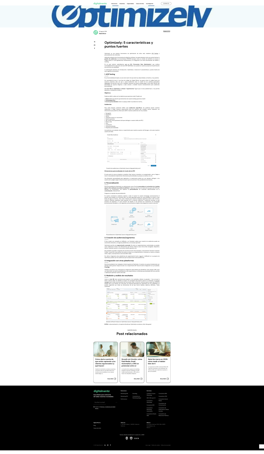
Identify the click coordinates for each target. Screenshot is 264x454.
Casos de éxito (140, 3)
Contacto (166, 3)
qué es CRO (128, 64)
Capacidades (130, 3)
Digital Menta (102, 33)
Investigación (149, 3)
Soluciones (114, 3)
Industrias (122, 3)
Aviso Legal (148, 445)
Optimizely (107, 83)
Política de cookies (156, 445)
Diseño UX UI (166, 31)
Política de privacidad (165, 445)
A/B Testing (155, 53)
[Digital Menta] (100, 3)
